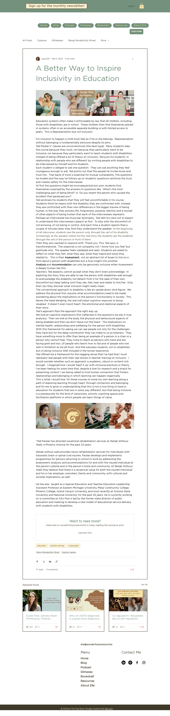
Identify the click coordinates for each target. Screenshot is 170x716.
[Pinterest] (130, 663)
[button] (56, 6)
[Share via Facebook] (37, 561)
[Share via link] (56, 561)
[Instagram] (144, 663)
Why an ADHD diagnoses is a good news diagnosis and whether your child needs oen (84, 617)
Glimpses (87, 672)
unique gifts (73, 545)
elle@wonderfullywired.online (96, 644)
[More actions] (132, 58)
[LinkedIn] (124, 663)
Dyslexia (41, 40)
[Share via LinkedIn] (50, 561)
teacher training (57, 545)
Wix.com (109, 709)
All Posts (27, 40)
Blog (84, 663)
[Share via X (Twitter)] (43, 561)
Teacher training (68, 552)
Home (84, 658)
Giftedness (57, 40)
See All (144, 585)
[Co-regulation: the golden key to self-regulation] (128, 600)
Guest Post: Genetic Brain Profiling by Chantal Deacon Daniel (41, 617)
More (103, 40)
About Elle (88, 685)
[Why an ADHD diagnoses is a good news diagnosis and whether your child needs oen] (85, 600)
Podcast (86, 667)
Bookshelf (87, 676)
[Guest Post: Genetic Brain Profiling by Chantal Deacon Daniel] (42, 600)
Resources (87, 681)
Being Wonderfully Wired (81, 40)
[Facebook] (137, 663)
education (42, 545)
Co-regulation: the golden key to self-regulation (127, 617)
